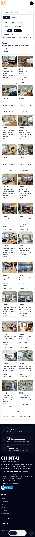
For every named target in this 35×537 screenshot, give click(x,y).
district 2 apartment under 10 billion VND (13, 36)
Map (10, 31)
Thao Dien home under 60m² (10, 37)
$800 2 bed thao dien (25, 37)
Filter (25, 31)
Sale (13, 17)
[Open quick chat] (31, 533)
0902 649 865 (12, 430)
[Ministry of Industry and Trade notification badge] (17, 487)
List (5, 31)
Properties (4, 501)
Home (3, 498)
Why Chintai (5, 513)
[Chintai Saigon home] (10, 458)
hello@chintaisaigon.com (16, 439)
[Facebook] (2, 533)
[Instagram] (6, 533)
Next (29, 416)
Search (17, 31)
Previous (17, 411)
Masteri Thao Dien (10, 34)
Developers (4, 510)
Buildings (4, 507)
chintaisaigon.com (13, 448)
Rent (6, 17)
